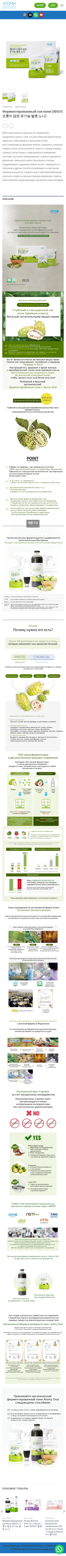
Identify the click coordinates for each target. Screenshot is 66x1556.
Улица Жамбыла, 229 (13, 1545)
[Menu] (62, 5)
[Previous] (7, 56)
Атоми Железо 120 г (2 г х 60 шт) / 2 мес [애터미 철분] (33, 1523)
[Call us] (35, 15)
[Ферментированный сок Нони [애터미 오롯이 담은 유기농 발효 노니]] (11, 1504)
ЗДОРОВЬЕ (20, 107)
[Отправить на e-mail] (30, 15)
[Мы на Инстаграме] (24, 15)
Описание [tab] (8, 199)
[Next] (58, 56)
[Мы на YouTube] (41, 15)
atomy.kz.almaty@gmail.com (42, 1549)
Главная (7, 107)
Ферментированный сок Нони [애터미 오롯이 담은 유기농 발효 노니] (12, 1525)
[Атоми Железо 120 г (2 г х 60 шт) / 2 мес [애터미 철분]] (33, 1504)
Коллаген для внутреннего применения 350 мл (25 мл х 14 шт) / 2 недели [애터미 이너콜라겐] (54, 1528)
